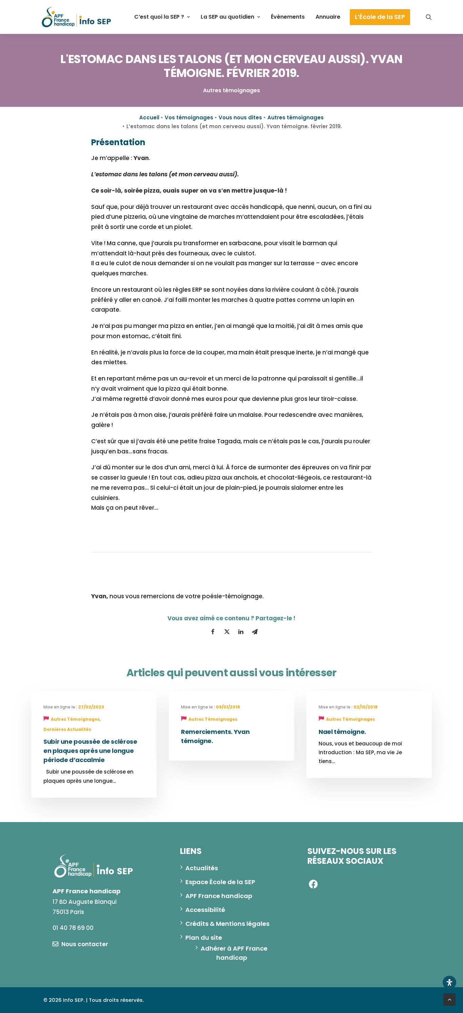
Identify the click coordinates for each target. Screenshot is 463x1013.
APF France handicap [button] (218, 896)
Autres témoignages (295, 117)
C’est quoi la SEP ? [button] (159, 17)
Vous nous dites (240, 117)
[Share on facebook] (213, 632)
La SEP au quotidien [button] (227, 17)
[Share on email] (254, 632)
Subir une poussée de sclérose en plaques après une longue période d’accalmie (90, 750)
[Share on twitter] (227, 632)
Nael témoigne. (342, 731)
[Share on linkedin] (241, 632)
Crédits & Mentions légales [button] (227, 923)
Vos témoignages (189, 117)
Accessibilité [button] (205, 909)
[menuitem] (162, 17)
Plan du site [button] (203, 937)
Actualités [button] (201, 868)
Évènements (288, 17)
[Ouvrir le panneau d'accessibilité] (449, 982)
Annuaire (328, 17)
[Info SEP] (76, 17)
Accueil (149, 117)
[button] (429, 17)
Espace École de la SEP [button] (220, 882)
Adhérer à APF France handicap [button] (235, 953)
